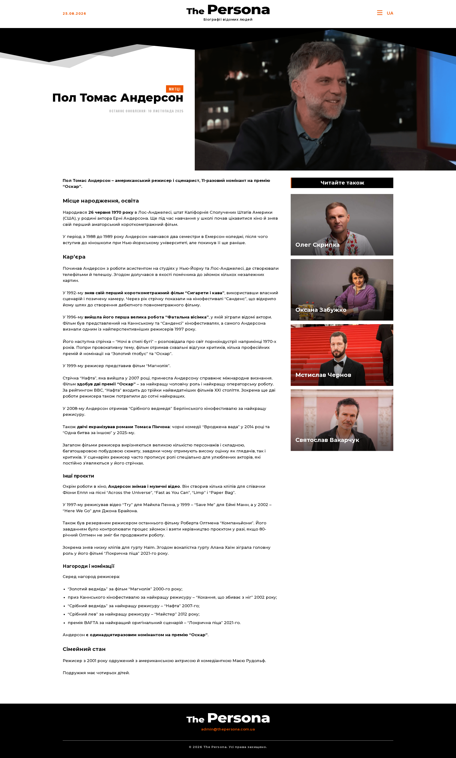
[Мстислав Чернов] (342, 355)
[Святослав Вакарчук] (342, 420)
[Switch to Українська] (390, 13)
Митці (175, 88)
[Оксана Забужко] (342, 290)
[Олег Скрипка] (342, 225)
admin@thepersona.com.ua (228, 729)
